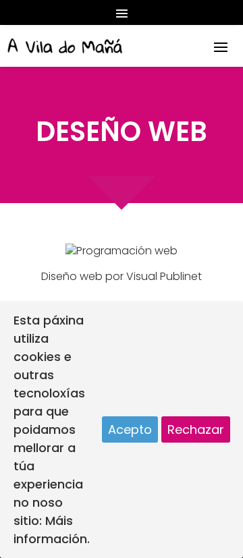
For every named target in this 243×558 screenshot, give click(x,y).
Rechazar (195, 429)
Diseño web (72, 276)
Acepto (130, 429)
